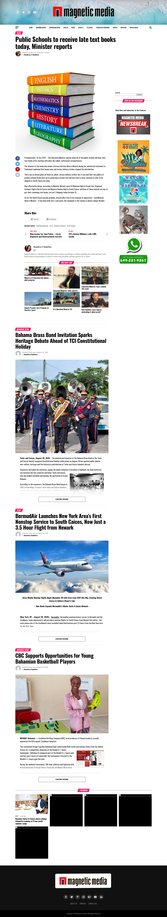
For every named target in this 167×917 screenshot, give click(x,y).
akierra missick (42, 226)
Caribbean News (54, 27)
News (73, 27)
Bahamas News (41, 27)
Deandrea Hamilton (31, 354)
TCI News (89, 27)
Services (83, 903)
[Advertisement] (129, 74)
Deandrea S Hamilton (31, 54)
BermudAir (55, 616)
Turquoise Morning (103, 27)
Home (31, 27)
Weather (123, 27)
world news (134, 27)
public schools (60, 226)
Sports (80, 27)
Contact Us (92, 903)
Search (117, 92)
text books (71, 226)
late (51, 226)
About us (73, 903)
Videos (115, 27)
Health (65, 27)
